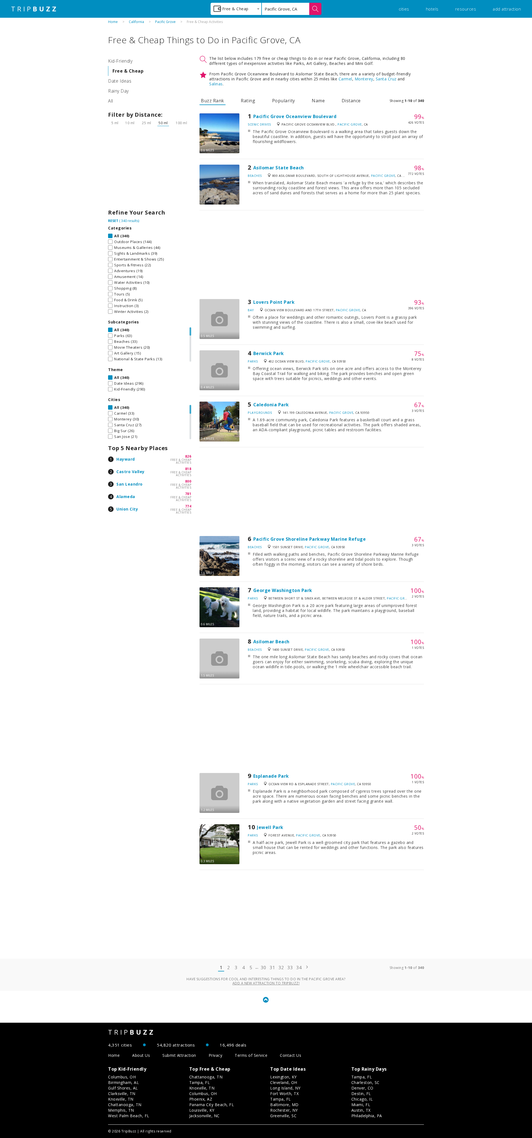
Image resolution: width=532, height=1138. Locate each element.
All (110, 101)
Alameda (125, 496)
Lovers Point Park (274, 302)
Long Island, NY (285, 1088)
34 (298, 968)
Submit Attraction (179, 1055)
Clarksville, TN (121, 1093)
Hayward (125, 459)
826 (188, 456)
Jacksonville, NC (204, 1115)
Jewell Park (270, 827)
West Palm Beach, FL (128, 1115)
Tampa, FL (199, 1082)
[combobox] (236, 9)
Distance (351, 101)
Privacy (215, 1055)
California (136, 21)
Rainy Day (118, 91)
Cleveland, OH (283, 1082)
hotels (432, 9)
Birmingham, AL (123, 1082)
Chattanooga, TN (125, 1104)
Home (113, 21)
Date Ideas (119, 81)
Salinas (216, 83)
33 (290, 968)
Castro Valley (130, 471)
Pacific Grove (165, 21)
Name (318, 101)
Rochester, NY (284, 1110)
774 (188, 506)
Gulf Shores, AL (123, 1088)
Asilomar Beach (271, 642)
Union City (127, 509)
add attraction (507, 9)
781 (188, 493)
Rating (248, 101)
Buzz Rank (212, 101)
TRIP (34, 9)
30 (263, 968)
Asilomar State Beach (278, 168)
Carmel (345, 78)
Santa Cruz (386, 78)
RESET (113, 220)
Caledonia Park (271, 405)
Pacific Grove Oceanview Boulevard (295, 116)
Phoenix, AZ (201, 1099)
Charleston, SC (365, 1082)
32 (281, 968)
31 (272, 968)
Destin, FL (361, 1093)
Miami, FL (360, 1104)
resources (465, 9)
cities (404, 9)
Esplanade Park (271, 776)
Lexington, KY (283, 1077)
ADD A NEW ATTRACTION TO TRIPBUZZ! (266, 983)
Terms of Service (251, 1055)
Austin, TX (361, 1110)
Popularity (283, 101)
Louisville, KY (201, 1110)
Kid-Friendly (120, 61)
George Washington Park (282, 590)
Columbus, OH (122, 1077)
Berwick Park (268, 353)
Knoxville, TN (121, 1099)
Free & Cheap (128, 71)
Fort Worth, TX (284, 1093)
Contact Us (290, 1055)
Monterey (364, 78)
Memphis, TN (121, 1110)
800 (188, 481)
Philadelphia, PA (366, 1115)
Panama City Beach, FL (211, 1104)
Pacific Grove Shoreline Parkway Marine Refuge (309, 539)
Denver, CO (362, 1088)
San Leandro (129, 484)
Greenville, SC (283, 1115)
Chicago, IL (362, 1099)
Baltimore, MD (284, 1104)
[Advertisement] (149, 169)
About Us (141, 1055)
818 (188, 468)
